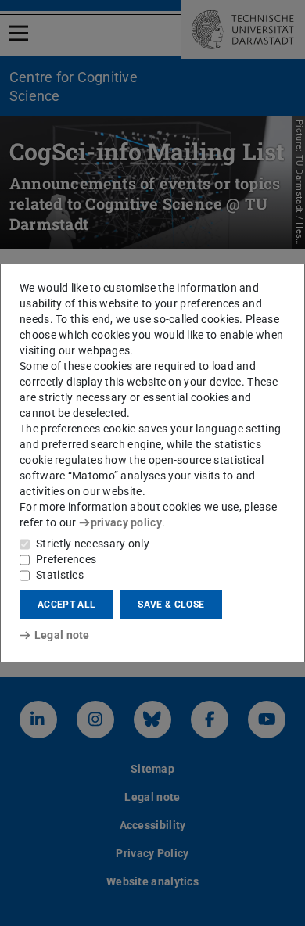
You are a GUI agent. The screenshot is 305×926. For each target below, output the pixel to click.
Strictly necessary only (92, 543)
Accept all (66, 604)
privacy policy (126, 522)
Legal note (62, 635)
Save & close (171, 604)
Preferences (66, 559)
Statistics (60, 575)
